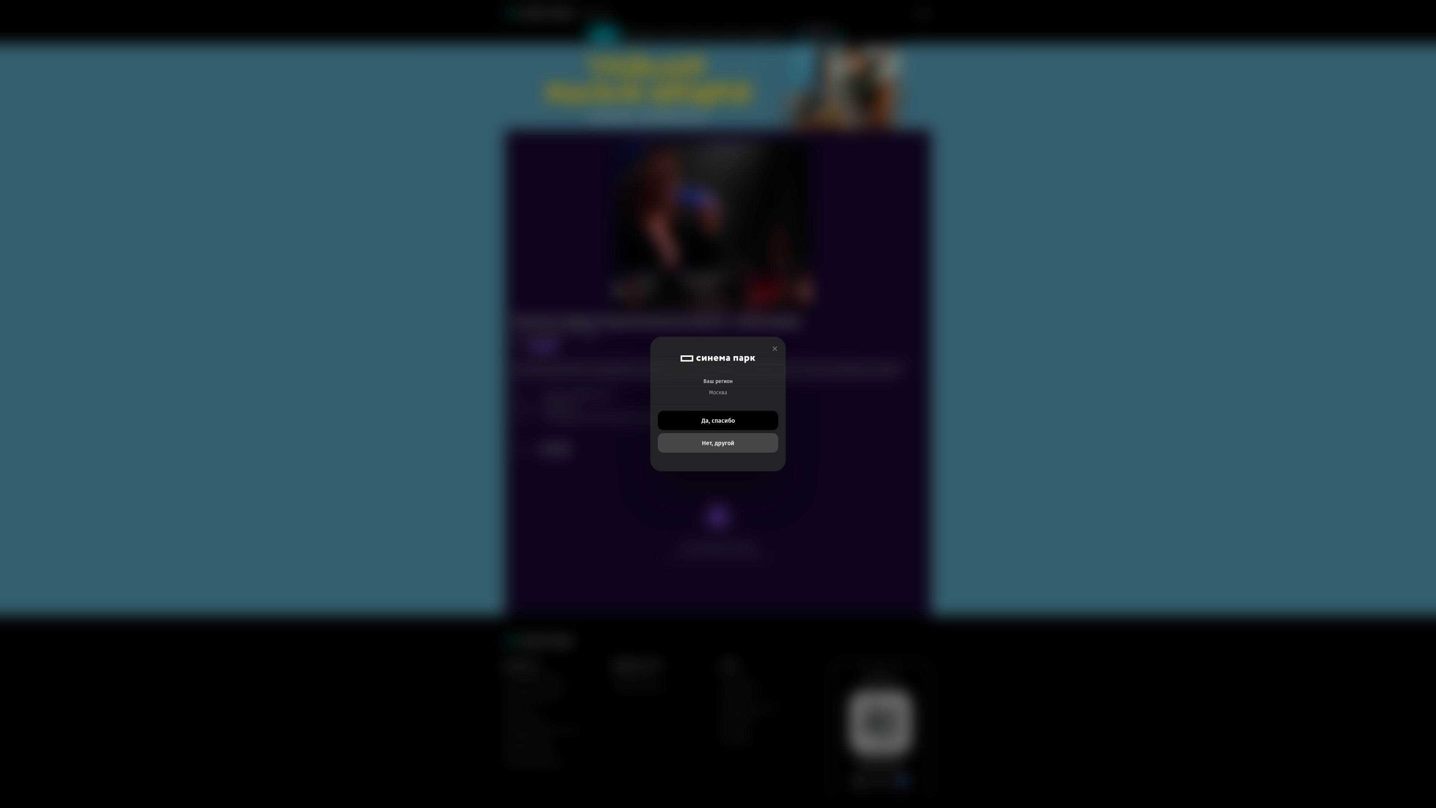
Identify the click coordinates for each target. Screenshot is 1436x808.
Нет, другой (718, 443)
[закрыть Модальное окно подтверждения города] (775, 348)
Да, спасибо (718, 420)
